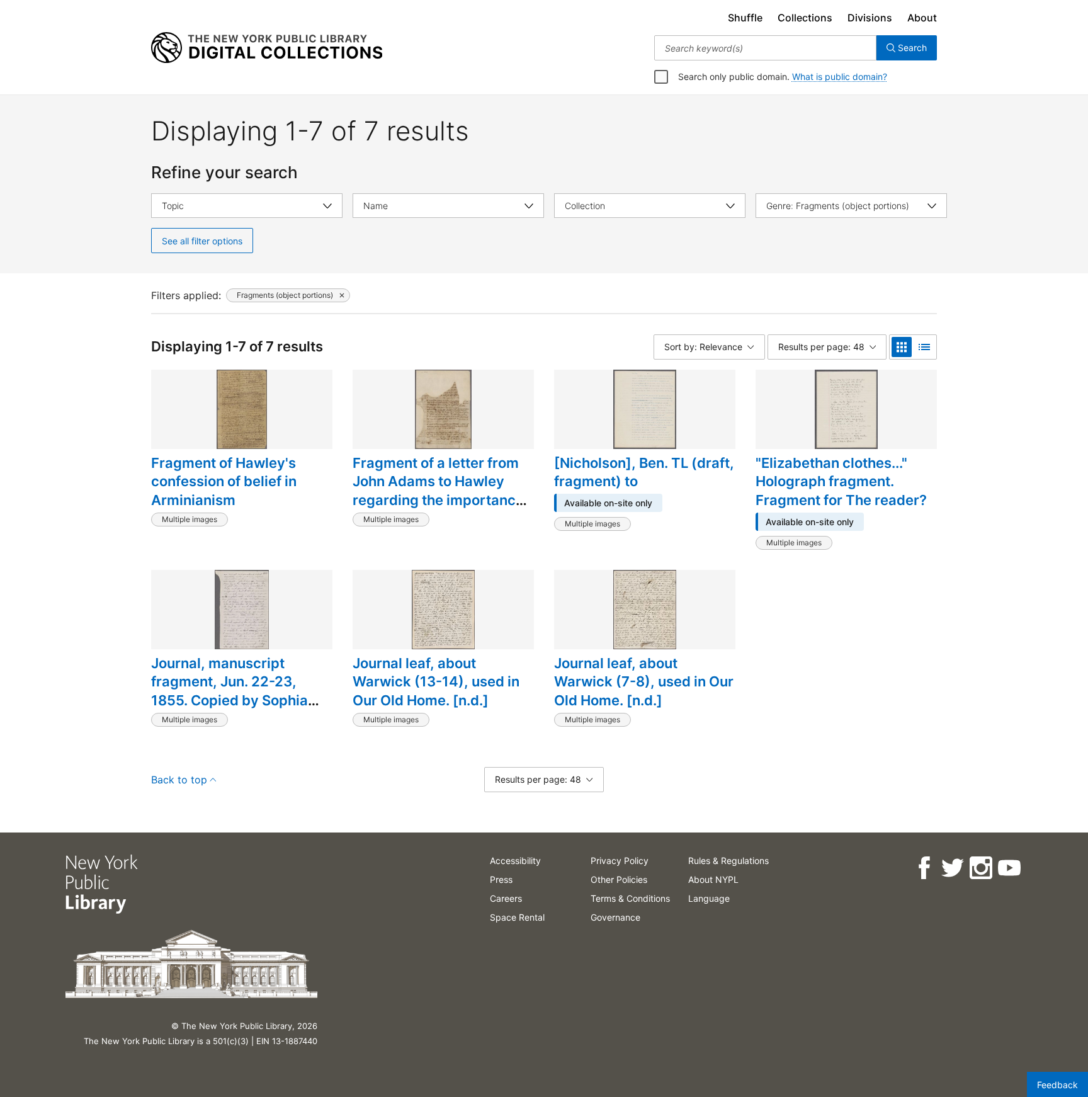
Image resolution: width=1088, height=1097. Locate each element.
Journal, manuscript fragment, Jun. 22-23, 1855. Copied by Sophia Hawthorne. (229, 691)
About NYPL (713, 879)
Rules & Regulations (728, 860)
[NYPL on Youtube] (1009, 868)
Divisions (869, 17)
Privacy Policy (620, 860)
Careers (506, 898)
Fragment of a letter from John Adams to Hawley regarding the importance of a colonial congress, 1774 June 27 (438, 500)
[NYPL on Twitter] (952, 868)
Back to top (179, 779)
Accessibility (515, 860)
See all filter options (202, 241)
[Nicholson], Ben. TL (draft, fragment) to (644, 472)
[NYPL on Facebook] (924, 868)
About (922, 17)
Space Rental (517, 917)
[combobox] (765, 47)
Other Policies (619, 879)
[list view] (924, 347)
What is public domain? (839, 76)
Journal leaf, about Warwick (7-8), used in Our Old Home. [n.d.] (644, 681)
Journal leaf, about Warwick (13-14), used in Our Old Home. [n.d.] (436, 681)
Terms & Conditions (630, 898)
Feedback (1057, 1084)
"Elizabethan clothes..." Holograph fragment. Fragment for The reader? (841, 481)
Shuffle (745, 17)
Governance (615, 917)
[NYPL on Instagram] (980, 868)
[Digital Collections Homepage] (266, 48)
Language (709, 898)
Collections (805, 17)
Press (501, 879)
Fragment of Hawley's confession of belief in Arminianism (224, 481)
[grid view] (902, 347)
